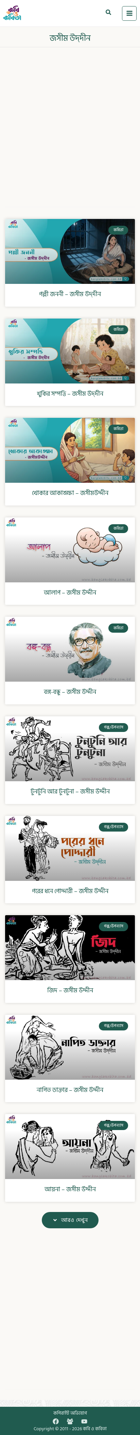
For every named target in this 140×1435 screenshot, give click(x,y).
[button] (109, 13)
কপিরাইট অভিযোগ (70, 1413)
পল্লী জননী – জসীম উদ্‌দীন (70, 294)
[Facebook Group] (70, 1421)
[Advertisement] (70, 122)
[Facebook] (56, 1421)
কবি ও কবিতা (95, 1429)
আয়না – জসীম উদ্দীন (70, 1189)
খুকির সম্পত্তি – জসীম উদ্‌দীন (70, 394)
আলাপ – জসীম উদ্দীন (70, 593)
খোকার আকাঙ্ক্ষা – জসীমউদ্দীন (70, 493)
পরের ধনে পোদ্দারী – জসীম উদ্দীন (70, 891)
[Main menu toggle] (129, 13)
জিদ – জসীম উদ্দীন (70, 990)
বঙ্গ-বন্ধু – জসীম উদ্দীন (70, 692)
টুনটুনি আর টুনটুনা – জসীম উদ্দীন (70, 792)
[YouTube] (84, 1421)
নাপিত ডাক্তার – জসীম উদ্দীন (70, 1090)
